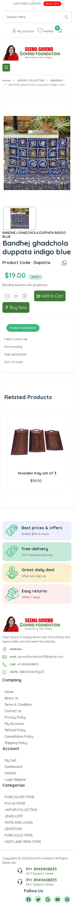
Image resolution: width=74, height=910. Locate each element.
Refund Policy (15, 730)
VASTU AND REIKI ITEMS (23, 842)
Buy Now (18, 307)
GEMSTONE (13, 829)
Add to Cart (51, 295)
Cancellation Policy (19, 736)
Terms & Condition (18, 704)
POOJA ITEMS (15, 803)
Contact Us (13, 711)
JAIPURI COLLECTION (30, 80)
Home (6, 80)
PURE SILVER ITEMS (19, 797)
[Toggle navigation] (6, 67)
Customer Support (27, 4)
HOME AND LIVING (19, 822)
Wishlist (10, 773)
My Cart (10, 760)
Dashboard (13, 767)
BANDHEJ (57, 80)
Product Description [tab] (23, 328)
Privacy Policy (15, 717)
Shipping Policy (16, 743)
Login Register (16, 779)
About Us (11, 698)
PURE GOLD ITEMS (19, 835)
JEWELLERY (14, 816)
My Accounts (14, 724)
